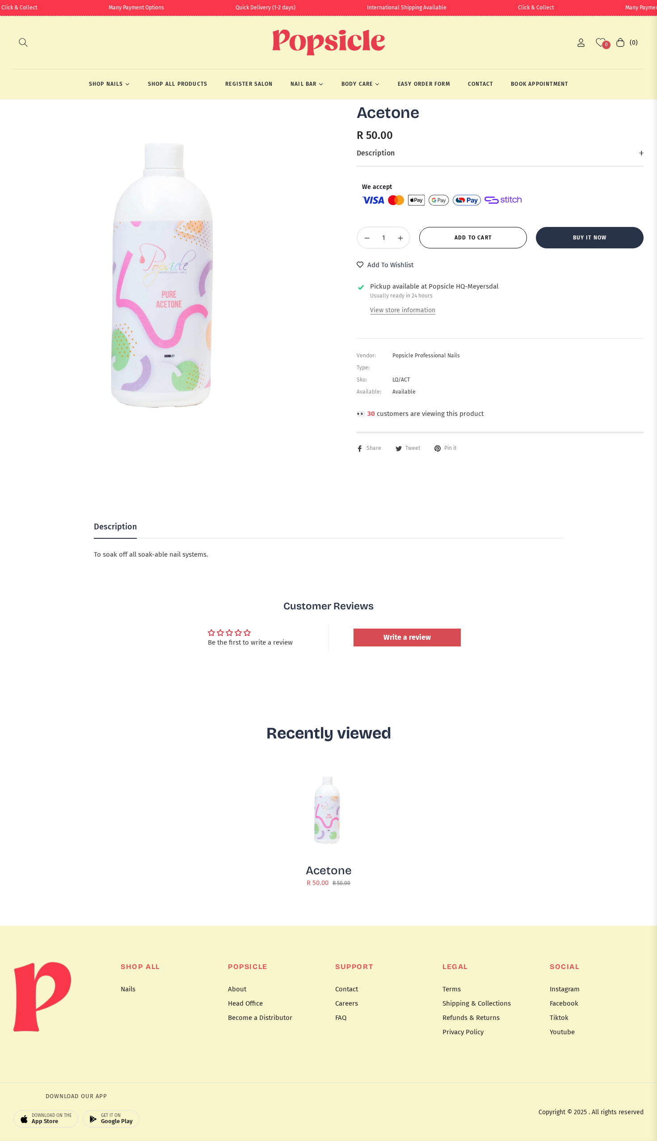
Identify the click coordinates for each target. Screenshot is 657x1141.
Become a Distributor (260, 1018)
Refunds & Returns (471, 1018)
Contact (346, 989)
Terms (451, 989)
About (237, 989)
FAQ (340, 1018)
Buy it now (590, 238)
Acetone (329, 870)
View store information (402, 310)
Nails (128, 989)
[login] (581, 42)
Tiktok (559, 1018)
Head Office (245, 1003)
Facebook (564, 1003)
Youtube (562, 1032)
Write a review (407, 637)
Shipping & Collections (476, 1003)
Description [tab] (115, 527)
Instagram (565, 989)
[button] (23, 42)
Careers (346, 1003)
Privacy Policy (463, 1032)
